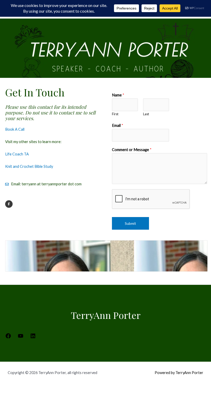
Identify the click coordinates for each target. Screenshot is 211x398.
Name (118, 95)
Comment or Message (132, 149)
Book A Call (14, 129)
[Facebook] (8, 337)
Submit (130, 223)
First (115, 114)
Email (117, 125)
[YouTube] (20, 337)
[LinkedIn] (33, 337)
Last (146, 114)
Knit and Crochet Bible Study (29, 166)
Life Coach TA (17, 154)
